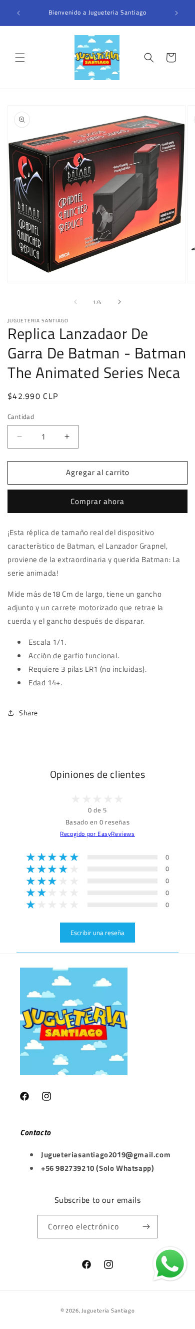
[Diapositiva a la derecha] (119, 302)
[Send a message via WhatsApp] (170, 1264)
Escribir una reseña (97, 933)
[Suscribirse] (146, 1226)
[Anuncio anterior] (19, 13)
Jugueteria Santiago (108, 1310)
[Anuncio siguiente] (177, 13)
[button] (20, 58)
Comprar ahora (97, 501)
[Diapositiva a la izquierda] (75, 302)
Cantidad (21, 416)
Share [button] (28, 712)
